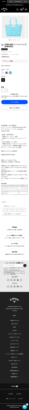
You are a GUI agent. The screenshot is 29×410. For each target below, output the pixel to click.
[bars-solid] (26, 9)
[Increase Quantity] (6, 90)
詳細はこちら (13, 274)
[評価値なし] (5, 54)
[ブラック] (6, 72)
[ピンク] (2, 72)
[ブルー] (10, 72)
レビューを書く (15, 54)
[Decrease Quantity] (2, 90)
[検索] (17, 9)
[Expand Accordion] (18, 370)
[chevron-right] (24, 265)
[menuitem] (21, 9)
